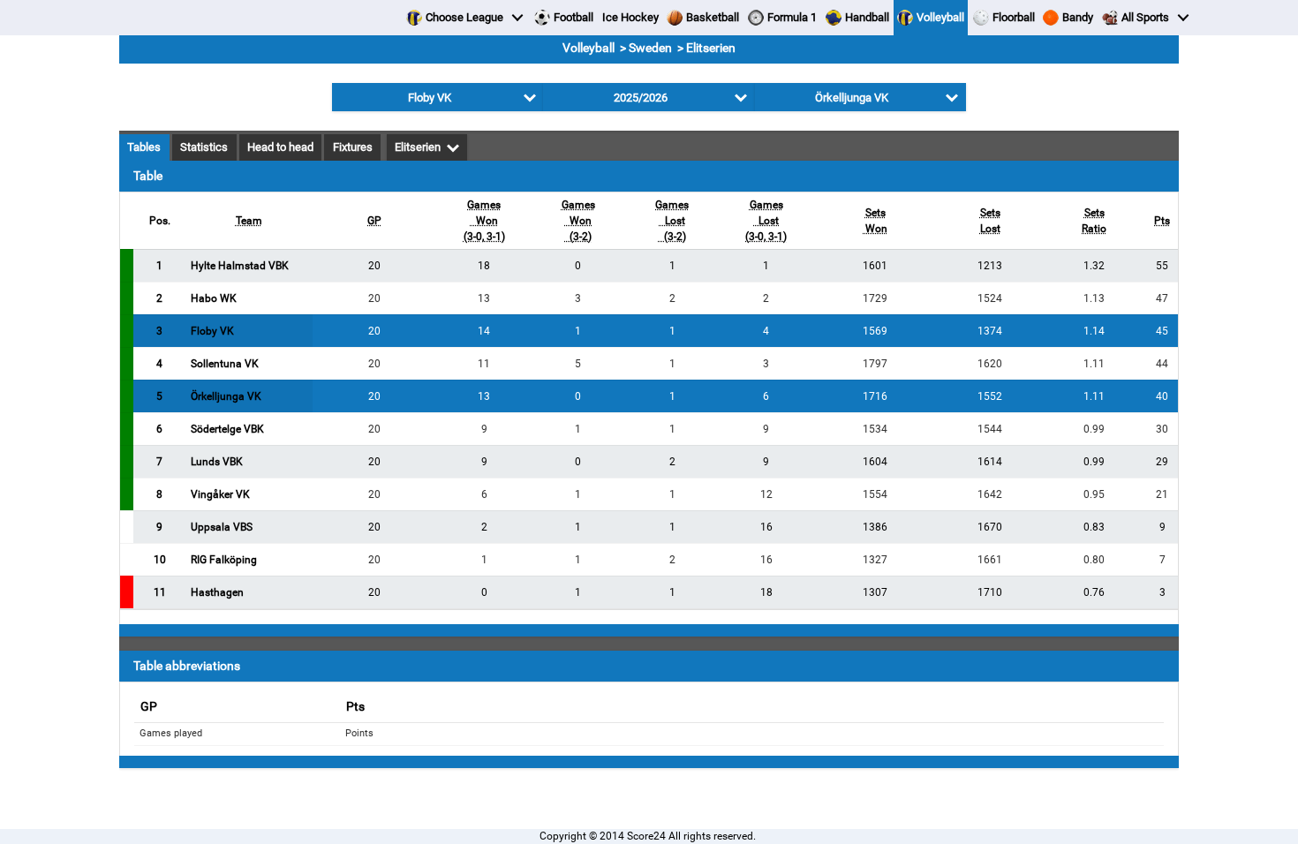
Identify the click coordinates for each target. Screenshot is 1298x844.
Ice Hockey (630, 17)
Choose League (464, 17)
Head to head (280, 147)
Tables (144, 147)
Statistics (204, 147)
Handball (867, 17)
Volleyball (940, 17)
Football (573, 17)
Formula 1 (792, 17)
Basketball (712, 17)
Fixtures (353, 147)
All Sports (1145, 17)
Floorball (1013, 17)
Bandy (1077, 17)
